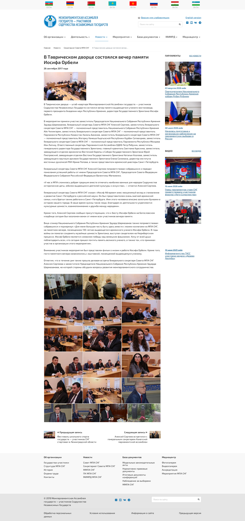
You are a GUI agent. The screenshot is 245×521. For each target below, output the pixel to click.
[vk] (195, 22)
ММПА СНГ (89, 469)
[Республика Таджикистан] (175, 3)
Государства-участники (56, 462)
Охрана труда (51, 473)
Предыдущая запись (70, 432)
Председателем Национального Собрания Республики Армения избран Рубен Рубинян (182, 94)
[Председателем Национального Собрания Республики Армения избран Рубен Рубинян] (183, 73)
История (48, 469)
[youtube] (191, 22)
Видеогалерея (169, 466)
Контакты (49, 477)
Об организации (53, 36)
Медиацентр (190, 36)
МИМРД (170, 36)
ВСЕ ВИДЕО (196, 151)
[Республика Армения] (70, 3)
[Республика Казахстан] (112, 3)
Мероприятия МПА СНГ (174, 473)
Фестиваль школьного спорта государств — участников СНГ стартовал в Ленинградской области (76, 439)
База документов (147, 36)
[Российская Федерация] (154, 3)
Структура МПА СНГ (54, 466)
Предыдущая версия (190, 513)
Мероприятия (121, 36)
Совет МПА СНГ (91, 462)
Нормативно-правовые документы (134, 469)
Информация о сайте (142, 513)
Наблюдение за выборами (136, 480)
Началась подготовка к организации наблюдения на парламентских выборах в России (180, 135)
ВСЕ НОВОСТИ (195, 56)
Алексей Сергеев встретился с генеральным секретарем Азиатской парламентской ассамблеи (127, 439)
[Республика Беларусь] (91, 3)
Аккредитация (169, 469)
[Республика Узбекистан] (196, 3)
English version (193, 17)
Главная (47, 48)
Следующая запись (135, 432)
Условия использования (102, 513)
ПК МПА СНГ (89, 473)
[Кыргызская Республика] (133, 3)
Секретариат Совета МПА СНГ (76, 48)
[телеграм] (200, 22)
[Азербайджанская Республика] (49, 3)
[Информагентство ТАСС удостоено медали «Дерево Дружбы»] (183, 211)
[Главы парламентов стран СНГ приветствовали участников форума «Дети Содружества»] (183, 170)
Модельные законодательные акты (138, 463)
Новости (100, 36)
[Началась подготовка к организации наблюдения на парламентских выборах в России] (183, 113)
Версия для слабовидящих (155, 17)
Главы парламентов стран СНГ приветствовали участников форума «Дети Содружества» (181, 192)
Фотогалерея (169, 462)
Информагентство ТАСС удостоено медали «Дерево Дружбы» (179, 256)
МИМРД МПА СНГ (92, 477)
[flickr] (187, 22)
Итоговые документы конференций (134, 476)
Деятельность (79, 36)
